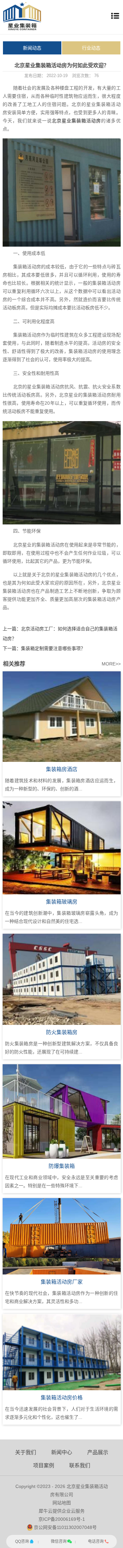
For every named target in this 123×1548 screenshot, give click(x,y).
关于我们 (25, 1452)
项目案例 (43, 1465)
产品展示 (97, 1452)
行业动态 (91, 48)
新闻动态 (32, 48)
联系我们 (79, 1465)
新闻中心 (61, 1452)
